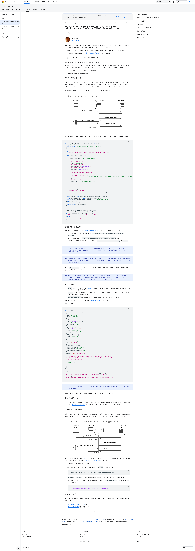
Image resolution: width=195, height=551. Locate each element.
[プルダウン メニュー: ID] (22, 10)
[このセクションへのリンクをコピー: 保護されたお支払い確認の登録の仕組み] (99, 58)
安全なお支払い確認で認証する (76, 504)
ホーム (66, 23)
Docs (3, 7)
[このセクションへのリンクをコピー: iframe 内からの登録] (83, 410)
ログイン (191, 2)
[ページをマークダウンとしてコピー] (71, 32)
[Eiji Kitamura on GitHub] (74, 41)
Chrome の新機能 (52, 2)
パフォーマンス (5, 10)
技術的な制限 (100, 258)
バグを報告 (25, 534)
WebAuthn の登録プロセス (92, 230)
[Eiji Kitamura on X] (72, 41)
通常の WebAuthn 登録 (78, 405)
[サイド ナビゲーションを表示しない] (18, 548)
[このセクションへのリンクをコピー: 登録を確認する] (79, 398)
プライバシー (31, 547)
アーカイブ (82, 539)
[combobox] (163, 1)
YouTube (139, 536)
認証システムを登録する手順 (94, 460)
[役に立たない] (129, 23)
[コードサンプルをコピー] (129, 141)
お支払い (28, 10)
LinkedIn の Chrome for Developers (145, 539)
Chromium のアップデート (86, 534)
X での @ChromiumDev (143, 534)
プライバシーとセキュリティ (39, 10)
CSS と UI (14, 10)
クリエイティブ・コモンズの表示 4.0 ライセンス (94, 520)
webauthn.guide (95, 300)
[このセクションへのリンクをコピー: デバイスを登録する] (82, 78)
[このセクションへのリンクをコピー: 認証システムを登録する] (83, 227)
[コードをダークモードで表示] (126, 141)
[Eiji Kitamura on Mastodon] (76, 41)
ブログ (43, 2)
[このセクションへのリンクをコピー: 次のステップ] (77, 494)
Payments (11, 7)
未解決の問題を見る (27, 536)
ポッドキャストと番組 (85, 541)
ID (19, 10)
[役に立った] (126, 23)
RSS (138, 541)
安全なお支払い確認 (73, 507)
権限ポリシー (87, 458)
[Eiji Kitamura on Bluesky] (79, 41)
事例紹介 (37, 2)
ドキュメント (27, 2)
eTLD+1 (90, 288)
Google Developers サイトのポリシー (90, 521)
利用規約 (24, 547)
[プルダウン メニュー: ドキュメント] (32, 2)
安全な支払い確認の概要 (92, 53)
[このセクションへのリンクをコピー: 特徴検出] (72, 133)
